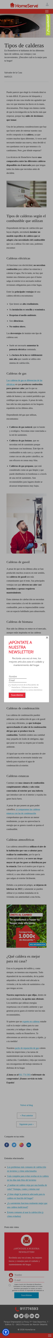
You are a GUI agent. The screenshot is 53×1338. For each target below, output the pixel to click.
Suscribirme (17, 695)
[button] (6, 1332)
